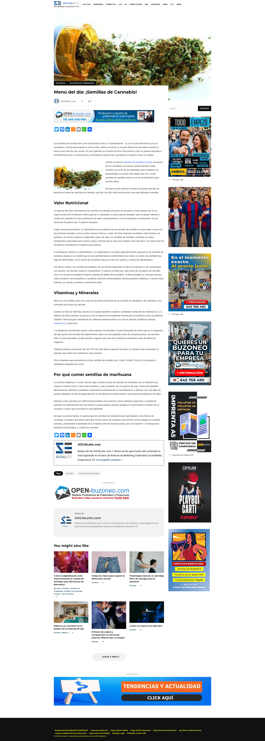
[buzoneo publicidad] (104, 121)
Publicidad (135, 4)
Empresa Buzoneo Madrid (99, 733)
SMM (165, 4)
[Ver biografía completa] (122, 460)
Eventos (111, 4)
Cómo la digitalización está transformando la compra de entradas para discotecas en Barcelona (71, 562)
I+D (120, 4)
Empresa (98, 4)
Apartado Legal (118, 733)
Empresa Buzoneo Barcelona (164, 730)
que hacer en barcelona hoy (190, 730)
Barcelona (57, 588)
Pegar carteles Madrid (119, 730)
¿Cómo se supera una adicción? (146, 612)
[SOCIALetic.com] (65, 526)
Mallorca (65, 633)
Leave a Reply (110, 657)
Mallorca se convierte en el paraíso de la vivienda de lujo (71, 612)
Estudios (60, 83)
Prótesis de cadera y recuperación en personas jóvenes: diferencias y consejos (109, 615)
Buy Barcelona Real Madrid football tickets (71, 730)
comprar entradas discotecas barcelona (71, 733)
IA (126, 4)
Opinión (155, 4)
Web (179, 4)
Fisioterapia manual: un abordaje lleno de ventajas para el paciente (146, 562)
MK (146, 4)
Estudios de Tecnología (73, 591)
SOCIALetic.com (68, 101)
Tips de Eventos (68, 594)
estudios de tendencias (89, 473)
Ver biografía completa (108, 459)
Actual (87, 4)
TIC (172, 4)
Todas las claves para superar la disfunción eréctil (109, 562)
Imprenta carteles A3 (99, 730)
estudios (69, 473)
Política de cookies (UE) (136, 733)
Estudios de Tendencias (82, 83)
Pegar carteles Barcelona (140, 730)
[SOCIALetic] (66, 5)
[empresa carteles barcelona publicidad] (189, 590)
